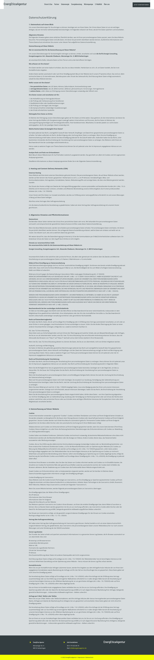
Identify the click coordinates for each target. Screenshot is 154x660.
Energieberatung (76, 4)
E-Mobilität (98, 4)
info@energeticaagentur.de (78, 648)
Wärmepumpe (88, 4)
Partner (56, 4)
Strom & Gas (48, 4)
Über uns (107, 4)
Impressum (81, 657)
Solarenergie (65, 4)
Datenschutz (89, 657)
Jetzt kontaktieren (141, 5)
